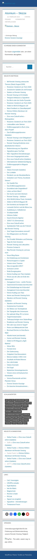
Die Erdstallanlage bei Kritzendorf (18, 287)
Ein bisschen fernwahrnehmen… (18, 386)
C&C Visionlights (12, 480)
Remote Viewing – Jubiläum (16, 196)
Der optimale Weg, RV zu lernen (18, 314)
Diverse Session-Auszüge (15, 383)
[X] (23, 514)
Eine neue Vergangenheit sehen (18, 156)
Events (25, 406)
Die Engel (10, 367)
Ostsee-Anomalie (13, 365)
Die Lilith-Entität (12, 362)
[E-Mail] (7, 514)
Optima (15, 417)
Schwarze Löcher (13, 269)
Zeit (25, 423)
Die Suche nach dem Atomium (17, 194)
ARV (27, 400)
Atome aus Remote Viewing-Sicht (18, 295)
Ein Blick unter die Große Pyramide (19, 100)
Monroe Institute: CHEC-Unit (16, 357)
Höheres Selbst (12, 215)
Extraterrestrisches (13, 408)
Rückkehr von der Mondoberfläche (18, 175)
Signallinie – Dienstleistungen (17, 502)
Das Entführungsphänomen (16, 186)
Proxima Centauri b (13, 247)
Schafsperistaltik (12, 212)
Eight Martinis (11, 486)
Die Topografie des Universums (17, 311)
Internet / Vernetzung (13, 411)
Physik (7, 420)
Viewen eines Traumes (14, 263)
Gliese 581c (11, 346)
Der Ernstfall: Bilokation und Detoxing (19, 239)
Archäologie (19, 400)
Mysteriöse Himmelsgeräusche (17, 370)
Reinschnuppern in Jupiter (16, 261)
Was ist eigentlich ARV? (15, 266)
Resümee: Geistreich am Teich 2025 (19, 103)
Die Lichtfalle (11, 172)
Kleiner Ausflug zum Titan (15, 293)
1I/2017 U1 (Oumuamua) (15, 220)
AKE (6, 400)
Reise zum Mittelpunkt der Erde (17, 327)
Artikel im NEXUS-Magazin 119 (17, 106)
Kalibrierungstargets (13, 414)
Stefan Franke (11, 437)
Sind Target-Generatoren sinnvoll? (18, 231)
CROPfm (28, 403)
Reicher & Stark (12, 494)
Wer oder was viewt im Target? (17, 325)
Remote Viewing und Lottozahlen (18, 244)
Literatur (26, 414)
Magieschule (11, 491)
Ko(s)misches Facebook (15, 306)
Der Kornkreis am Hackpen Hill (17, 204)
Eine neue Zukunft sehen (15, 223)
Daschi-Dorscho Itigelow (15, 218)
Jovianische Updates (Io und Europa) (19, 89)
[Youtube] (27, 514)
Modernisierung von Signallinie (17, 148)
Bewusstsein (19, 403)
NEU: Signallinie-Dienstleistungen (18, 154)
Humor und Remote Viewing (16, 338)
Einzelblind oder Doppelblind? (17, 188)
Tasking (8, 423)
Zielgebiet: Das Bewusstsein (16, 354)
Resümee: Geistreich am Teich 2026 (19, 87)
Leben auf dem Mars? (14, 191)
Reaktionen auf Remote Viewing (18, 322)
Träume (20, 423)
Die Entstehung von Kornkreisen (18, 258)
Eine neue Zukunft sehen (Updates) (19, 159)
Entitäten (8, 406)
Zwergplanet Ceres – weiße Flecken (19, 282)
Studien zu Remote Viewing (16, 92)
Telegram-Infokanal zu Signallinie (18, 97)
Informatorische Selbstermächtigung (19, 162)
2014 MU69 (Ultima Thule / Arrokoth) (19, 199)
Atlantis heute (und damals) (16, 335)
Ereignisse (17, 406)
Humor (24, 408)
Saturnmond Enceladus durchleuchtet (19, 285)
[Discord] (11, 514)
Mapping (8, 417)
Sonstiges (24, 420)
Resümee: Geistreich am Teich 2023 (19, 140)
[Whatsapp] (19, 514)
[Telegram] (15, 514)
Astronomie (9, 403)
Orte (20, 417)
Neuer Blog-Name (13, 255)
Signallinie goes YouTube (15, 151)
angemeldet (16, 52)
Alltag (11, 400)
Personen (27, 417)
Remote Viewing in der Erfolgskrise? (19, 138)
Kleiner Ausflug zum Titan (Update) (18, 274)
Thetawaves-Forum (13, 504)
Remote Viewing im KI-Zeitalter (17, 95)
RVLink (9, 496)
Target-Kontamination (14, 317)
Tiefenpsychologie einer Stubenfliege (19, 319)
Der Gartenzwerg (12, 351)
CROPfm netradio (13, 483)
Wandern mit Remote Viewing (17, 303)
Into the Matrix (11, 488)
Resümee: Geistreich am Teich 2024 (19, 122)
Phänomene (15, 420)
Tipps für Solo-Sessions (15, 242)
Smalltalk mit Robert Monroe (16, 359)
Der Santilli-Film (12, 183)
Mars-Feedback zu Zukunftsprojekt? (19, 108)
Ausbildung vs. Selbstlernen (16, 210)
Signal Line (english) (14, 499)
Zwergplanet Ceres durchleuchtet (18, 290)
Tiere (14, 423)
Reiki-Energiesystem (14, 271)
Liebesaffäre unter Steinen (16, 124)
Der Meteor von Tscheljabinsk (17, 309)
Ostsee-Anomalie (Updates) (16, 170)
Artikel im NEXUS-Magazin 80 (17, 202)
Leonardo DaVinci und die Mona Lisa (19, 207)
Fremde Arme (11, 349)
